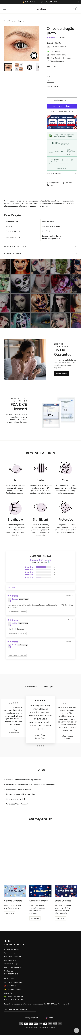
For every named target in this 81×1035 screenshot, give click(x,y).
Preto (49, 70)
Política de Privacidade (12, 956)
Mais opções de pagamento (62, 111)
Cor (51, 66)
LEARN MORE (61, 373)
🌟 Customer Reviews (12, 989)
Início (6, 21)
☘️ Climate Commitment (13, 997)
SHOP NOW (10, 913)
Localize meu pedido (12, 949)
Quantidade (52, 86)
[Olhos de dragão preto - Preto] (5, 858)
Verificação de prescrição (13, 982)
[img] (13, 596)
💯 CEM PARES (10, 986)
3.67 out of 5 (46, 560)
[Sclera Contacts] (66, 891)
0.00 (50, 80)
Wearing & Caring (13, 253)
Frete (48, 46)
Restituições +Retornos (13, 967)
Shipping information (15, 247)
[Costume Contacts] (40, 891)
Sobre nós (8, 993)
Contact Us (8, 971)
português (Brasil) (31, 1018)
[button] (52, 37)
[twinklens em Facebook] (5, 940)
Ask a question (54, 174)
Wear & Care (9, 979)
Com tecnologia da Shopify (47, 1027)
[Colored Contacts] (15, 891)
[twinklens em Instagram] (9, 940)
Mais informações (61, 168)
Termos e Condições (11, 964)
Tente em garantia (11, 953)
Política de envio (10, 960)
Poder (50, 76)
